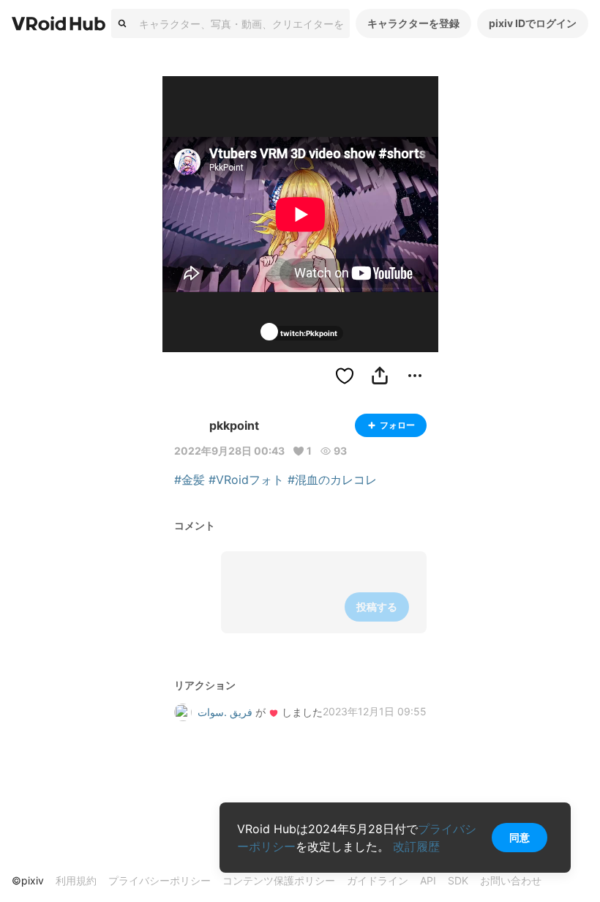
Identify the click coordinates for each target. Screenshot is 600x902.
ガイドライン (377, 880)
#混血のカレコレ (332, 479)
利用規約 (76, 880)
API (428, 880)
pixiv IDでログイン (533, 23)
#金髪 (189, 479)
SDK (458, 880)
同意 (519, 837)
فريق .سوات (225, 712)
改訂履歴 (416, 846)
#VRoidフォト (246, 479)
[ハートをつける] (344, 375)
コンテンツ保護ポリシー (278, 880)
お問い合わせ (510, 880)
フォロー (397, 425)
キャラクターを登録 (413, 23)
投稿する (376, 606)
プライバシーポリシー (159, 880)
